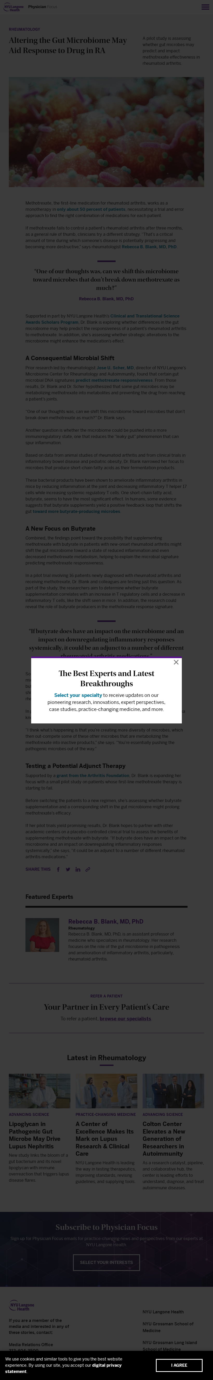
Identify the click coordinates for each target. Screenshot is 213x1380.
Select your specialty (78, 695)
